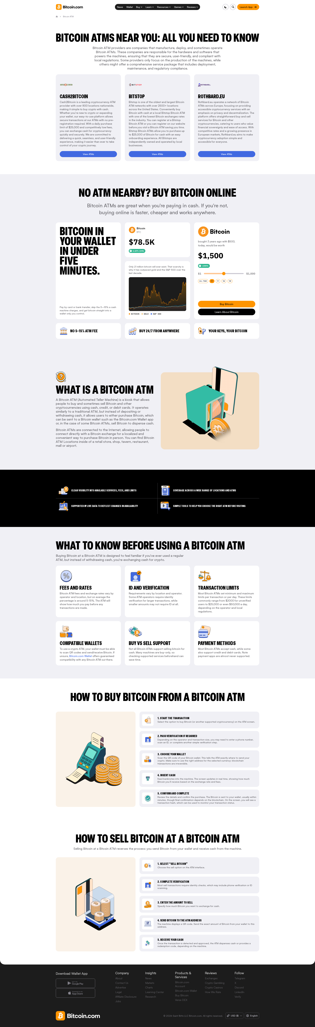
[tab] (203, 281)
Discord (239, 987)
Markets (149, 983)
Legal (118, 992)
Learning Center (154, 992)
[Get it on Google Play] (75, 983)
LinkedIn (239, 992)
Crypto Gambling (214, 983)
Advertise (120, 987)
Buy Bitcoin (182, 995)
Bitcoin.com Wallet (80, 656)
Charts (149, 987)
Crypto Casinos (214, 987)
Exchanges (211, 978)
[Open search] (233, 7)
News (148, 978)
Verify (238, 996)
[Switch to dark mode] (225, 7)
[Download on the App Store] (75, 993)
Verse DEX (181, 1000)
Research (150, 996)
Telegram (240, 978)
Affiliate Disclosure (125, 996)
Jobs (118, 1001)
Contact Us (121, 983)
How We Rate (213, 992)
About (118, 978)
